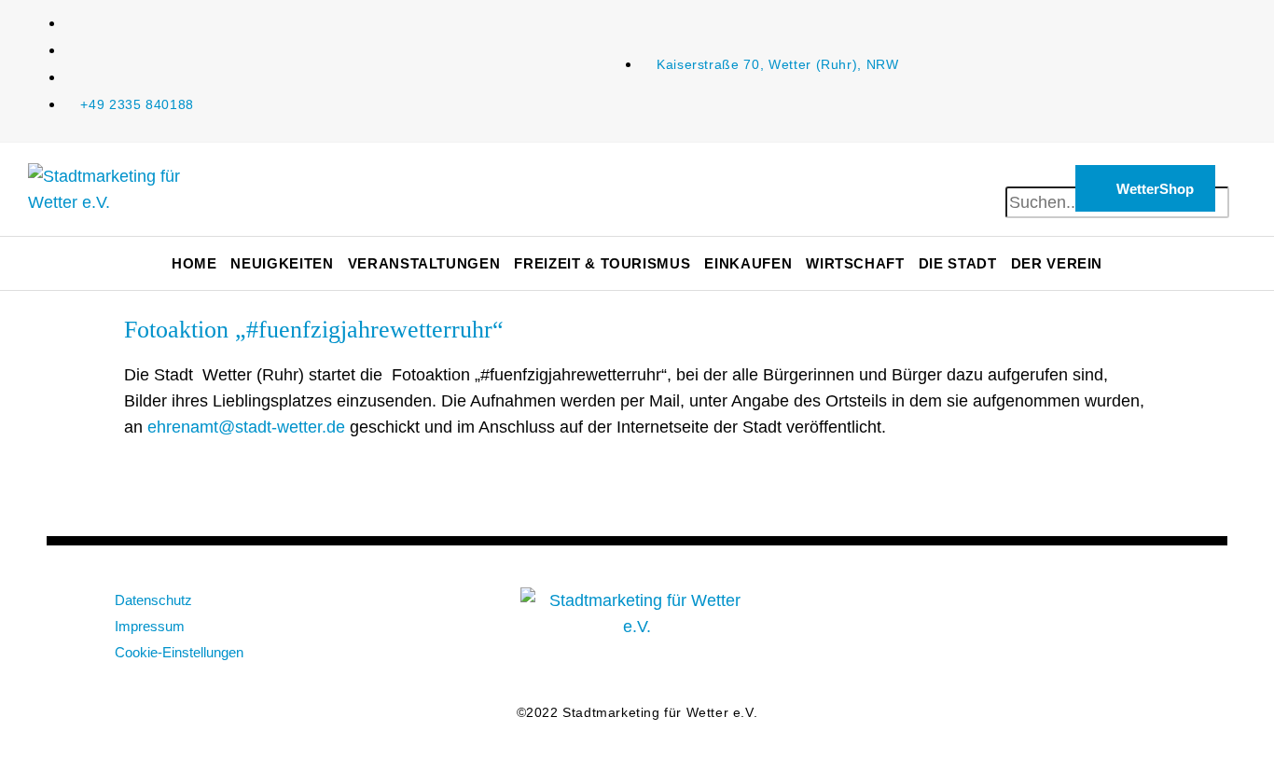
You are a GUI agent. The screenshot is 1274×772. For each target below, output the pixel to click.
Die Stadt (958, 263)
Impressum (150, 626)
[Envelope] (954, 610)
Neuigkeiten (281, 263)
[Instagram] (1075, 610)
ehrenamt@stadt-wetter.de (246, 427)
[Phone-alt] (1136, 610)
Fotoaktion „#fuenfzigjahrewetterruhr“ (314, 329)
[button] (1025, 173)
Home (194, 263)
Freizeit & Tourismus (602, 263)
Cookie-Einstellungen (179, 652)
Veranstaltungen (424, 263)
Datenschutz (153, 600)
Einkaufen (748, 263)
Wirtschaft (855, 263)
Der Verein (1057, 263)
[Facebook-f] (1014, 610)
